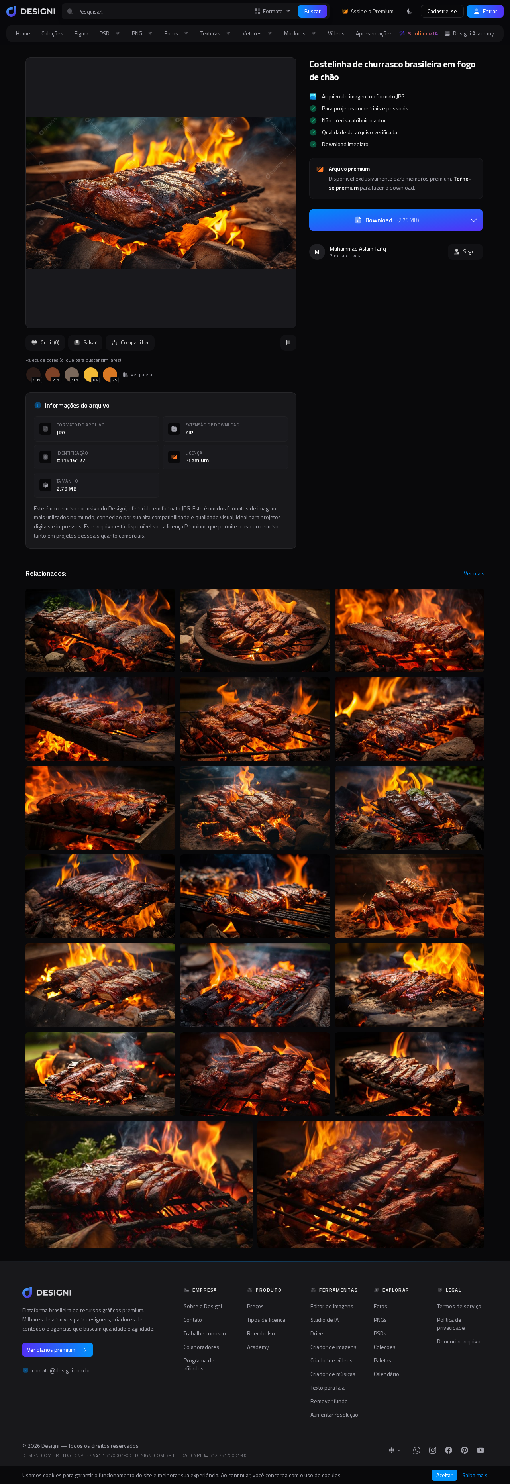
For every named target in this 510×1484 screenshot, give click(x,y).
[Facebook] (448, 1450)
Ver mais (474, 573)
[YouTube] (480, 1450)
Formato (273, 11)
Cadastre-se (442, 11)
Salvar (90, 342)
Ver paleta (141, 374)
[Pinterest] (464, 1450)
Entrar (490, 11)
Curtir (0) (50, 342)
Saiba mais (475, 1475)
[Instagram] (433, 1450)
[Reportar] (288, 343)
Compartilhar (135, 342)
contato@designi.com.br (61, 1370)
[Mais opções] (473, 220)
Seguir (470, 251)
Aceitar (444, 1475)
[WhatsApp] (417, 1450)
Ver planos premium (51, 1349)
